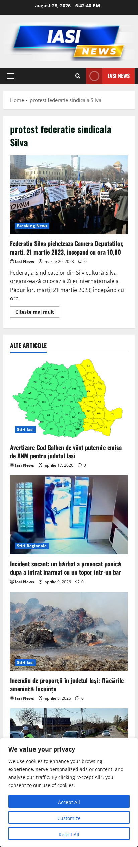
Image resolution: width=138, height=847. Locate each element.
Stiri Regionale (32, 546)
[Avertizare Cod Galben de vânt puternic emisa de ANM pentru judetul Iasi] (69, 398)
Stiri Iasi (25, 429)
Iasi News (119, 75)
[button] (10, 76)
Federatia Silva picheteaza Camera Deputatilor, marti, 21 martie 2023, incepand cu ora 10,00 (69, 194)
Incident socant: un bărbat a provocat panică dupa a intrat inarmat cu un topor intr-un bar (65, 567)
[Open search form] (77, 75)
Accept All (69, 802)
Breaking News (32, 226)
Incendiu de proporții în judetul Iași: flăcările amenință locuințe (67, 684)
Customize (69, 818)
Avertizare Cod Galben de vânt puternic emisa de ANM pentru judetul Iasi (66, 451)
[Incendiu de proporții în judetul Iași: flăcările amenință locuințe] (69, 631)
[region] (69, 792)
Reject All (69, 834)
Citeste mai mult (37, 313)
